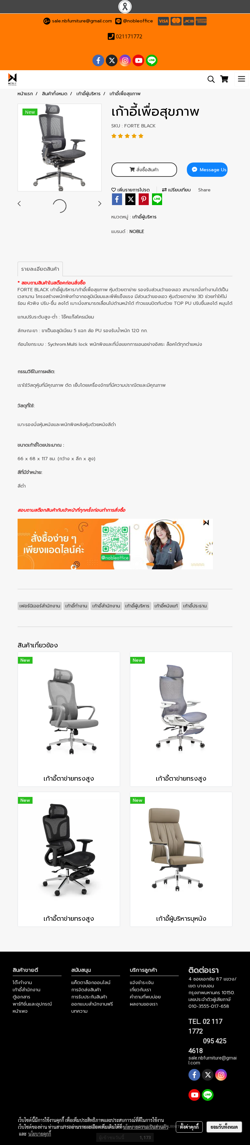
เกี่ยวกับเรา (140, 989)
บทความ (79, 1011)
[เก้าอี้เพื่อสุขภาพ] (59, 148)
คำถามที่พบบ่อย (145, 997)
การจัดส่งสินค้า (86, 989)
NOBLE (137, 231)
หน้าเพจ (20, 1011)
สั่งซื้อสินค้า (147, 169)
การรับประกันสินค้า (89, 997)
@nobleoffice (138, 21)
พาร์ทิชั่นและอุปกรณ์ (32, 1004)
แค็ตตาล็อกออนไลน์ (90, 982)
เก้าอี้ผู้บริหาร (144, 217)
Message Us (212, 169)
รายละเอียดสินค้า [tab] (40, 269)
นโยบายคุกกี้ (39, 1134)
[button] (208, 79)
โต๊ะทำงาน (22, 982)
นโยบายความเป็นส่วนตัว (145, 1127)
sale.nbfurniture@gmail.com (82, 21)
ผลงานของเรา (144, 1004)
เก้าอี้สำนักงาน (26, 989)
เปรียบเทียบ (179, 190)
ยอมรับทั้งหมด (224, 1127)
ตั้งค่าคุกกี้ (189, 1127)
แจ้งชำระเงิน (142, 982)
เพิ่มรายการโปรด (133, 190)
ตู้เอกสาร (21, 997)
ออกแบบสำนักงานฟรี (92, 1004)
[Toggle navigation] (241, 79)
